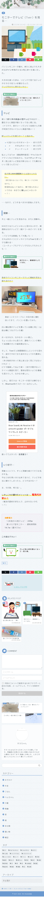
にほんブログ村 (20, 587)
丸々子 (31, 857)
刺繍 (6, 809)
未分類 (7, 826)
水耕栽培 (29, 863)
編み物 (5, 867)
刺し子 (12, 860)
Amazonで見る (22, 441)
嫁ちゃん (20, 860)
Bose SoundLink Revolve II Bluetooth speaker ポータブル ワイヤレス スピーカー (22, 428)
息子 (33, 860)
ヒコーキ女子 (7, 857)
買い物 (7, 832)
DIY (5, 850)
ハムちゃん (9, 797)
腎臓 (19, 867)
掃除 (39, 860)
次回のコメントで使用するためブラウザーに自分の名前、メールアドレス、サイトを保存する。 (21, 686)
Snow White (25, 850)
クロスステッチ (27, 853)
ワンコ (23, 857)
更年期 (5, 863)
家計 (5, 563)
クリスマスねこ (15, 853)
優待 (5, 860)
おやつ (34, 850)
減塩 (36, 863)
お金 (6, 786)
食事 (30, 867)
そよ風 (5, 853)
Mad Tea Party (14, 850)
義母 (12, 867)
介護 (6, 803)
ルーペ (16, 857)
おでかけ (8, 780)
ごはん (7, 791)
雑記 (6, 837)
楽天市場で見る (22, 447)
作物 (38, 857)
